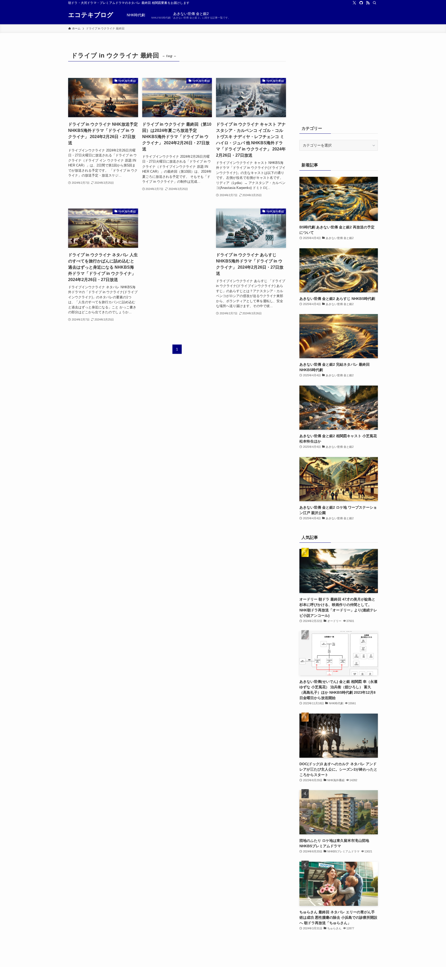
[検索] (374, 3)
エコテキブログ (90, 15)
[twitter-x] (354, 3)
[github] (361, 3)
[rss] (367, 3)
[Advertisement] (177, 248)
